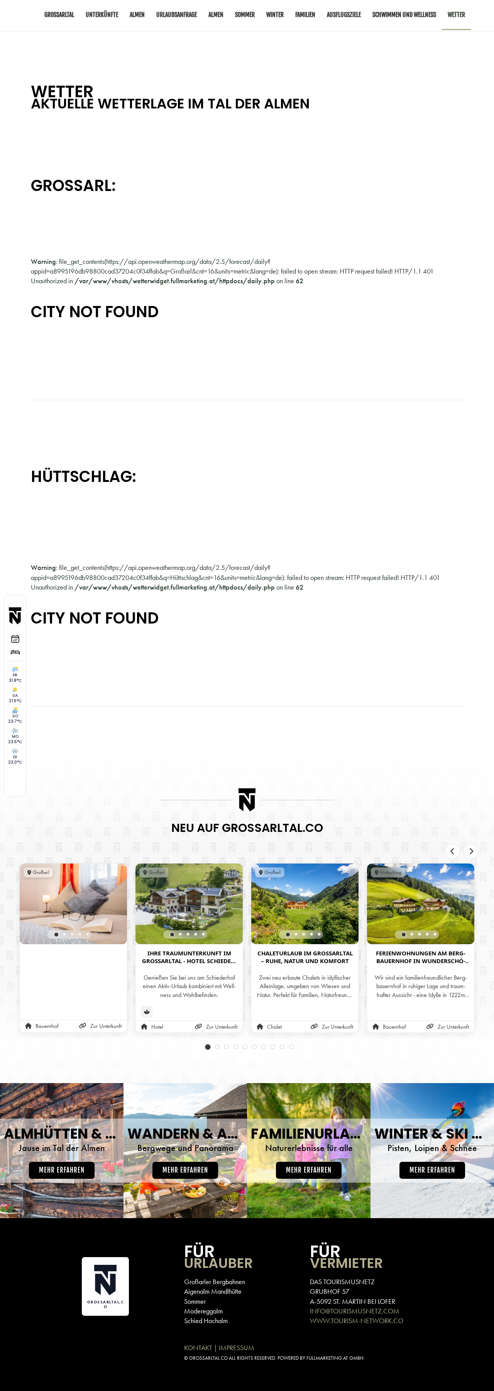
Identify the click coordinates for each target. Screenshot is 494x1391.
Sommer (195, 1301)
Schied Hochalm (206, 1320)
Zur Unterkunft (106, 1026)
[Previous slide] (452, 851)
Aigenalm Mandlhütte (213, 1291)
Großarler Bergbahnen (214, 1281)
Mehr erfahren (62, 1170)
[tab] (56, 934)
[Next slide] (471, 851)
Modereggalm (203, 1310)
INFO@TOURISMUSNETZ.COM (354, 1310)
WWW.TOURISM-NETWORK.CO (356, 1320)
